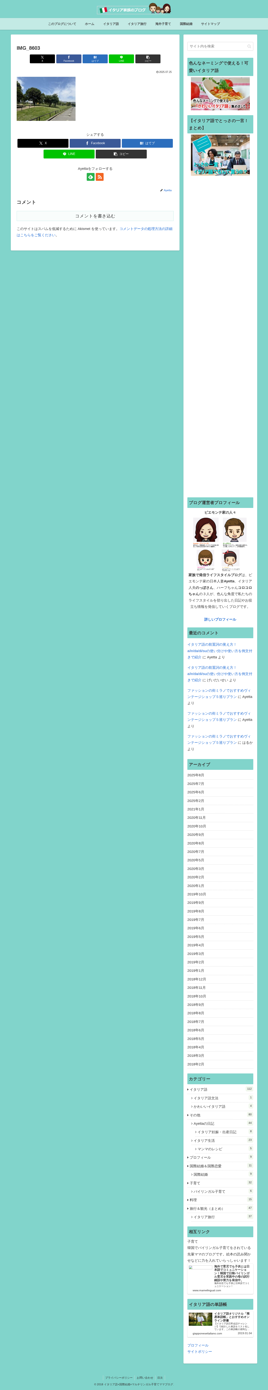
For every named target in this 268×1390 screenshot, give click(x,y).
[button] (147, 58)
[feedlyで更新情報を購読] (91, 177)
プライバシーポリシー (119, 1377)
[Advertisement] (220, 336)
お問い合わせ (145, 1377)
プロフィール (198, 1345)
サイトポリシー (199, 1352)
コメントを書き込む (95, 216)
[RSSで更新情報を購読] (100, 177)
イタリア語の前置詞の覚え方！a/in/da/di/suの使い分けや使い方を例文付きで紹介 (219, 651)
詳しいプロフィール (220, 619)
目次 (160, 1377)
